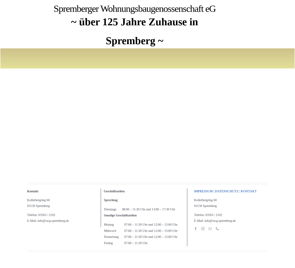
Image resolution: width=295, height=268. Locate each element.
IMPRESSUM (203, 191)
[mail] (210, 228)
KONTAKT (249, 191)
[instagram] (202, 228)
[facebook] (195, 228)
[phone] (217, 228)
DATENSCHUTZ (227, 191)
